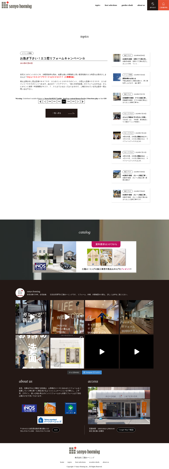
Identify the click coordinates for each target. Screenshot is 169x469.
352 (59, 101)
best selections (111, 5)
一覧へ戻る (56, 113)
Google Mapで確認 (126, 430)
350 (50, 101)
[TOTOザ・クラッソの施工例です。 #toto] (102, 317)
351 (54, 101)
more (56, 430)
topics (97, 5)
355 (73, 101)
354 (68, 101)
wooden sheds (94, 462)
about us (141, 5)
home (62, 462)
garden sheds (127, 5)
